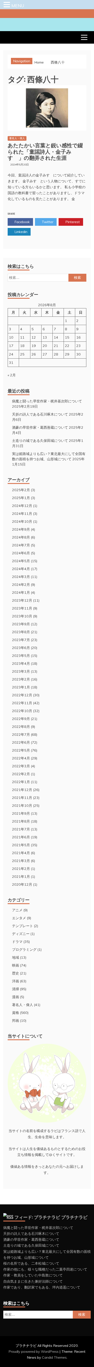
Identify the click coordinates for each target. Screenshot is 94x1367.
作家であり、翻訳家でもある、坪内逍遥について (41, 1287)
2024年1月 (21, 592)
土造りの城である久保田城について (40, 440)
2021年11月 (22, 797)
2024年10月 (22, 521)
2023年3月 (21, 671)
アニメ (17, 910)
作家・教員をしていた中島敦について (33, 1275)
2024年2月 (21, 584)
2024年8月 (21, 537)
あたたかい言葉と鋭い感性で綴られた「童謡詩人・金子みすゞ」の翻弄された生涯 (45, 151)
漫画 (15, 997)
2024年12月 (22, 505)
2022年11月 (22, 703)
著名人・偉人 (17, 138)
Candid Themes (54, 1357)
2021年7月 (21, 829)
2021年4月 (21, 853)
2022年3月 (21, 766)
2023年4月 (21, 663)
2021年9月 (21, 813)
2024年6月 (21, 553)
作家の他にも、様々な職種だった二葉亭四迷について (45, 1269)
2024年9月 (21, 529)
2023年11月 (22, 608)
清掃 (15, 989)
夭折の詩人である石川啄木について (40, 414)
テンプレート (22, 926)
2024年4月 (21, 569)
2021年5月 (21, 845)
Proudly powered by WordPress (34, 1351)
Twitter (47, 222)
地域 (15, 957)
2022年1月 (21, 782)
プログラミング (24, 949)
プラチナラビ (74, 1217)
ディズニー (21, 933)
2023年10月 (22, 616)
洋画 (15, 981)
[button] (7, 5)
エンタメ (19, 918)
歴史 (15, 973)
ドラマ (17, 941)
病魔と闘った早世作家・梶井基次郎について (47, 401)
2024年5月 (21, 561)
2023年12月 (22, 600)
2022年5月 (21, 750)
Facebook (22, 222)
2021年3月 (21, 861)
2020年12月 (22, 884)
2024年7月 (21, 545)
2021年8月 (21, 821)
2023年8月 (21, 632)
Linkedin (20, 231)
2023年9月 (21, 624)
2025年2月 (21, 490)
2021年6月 (21, 837)
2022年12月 (22, 695)
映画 (15, 965)
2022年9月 (21, 718)
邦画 (15, 1020)
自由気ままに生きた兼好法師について (33, 1281)
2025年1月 (21, 498)
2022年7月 (21, 734)
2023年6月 (21, 647)
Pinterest (72, 222)
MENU (17, 5)
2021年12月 (22, 789)
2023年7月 (21, 640)
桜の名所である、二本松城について (31, 1263)
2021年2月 (21, 868)
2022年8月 (21, 726)
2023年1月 (21, 687)
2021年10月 (22, 805)
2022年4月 (21, 758)
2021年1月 (21, 876)
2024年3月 (21, 576)
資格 (15, 1012)
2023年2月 (21, 679)
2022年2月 (21, 774)
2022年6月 (21, 742)
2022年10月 (22, 711)
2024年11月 (22, 513)
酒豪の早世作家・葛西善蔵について (40, 427)
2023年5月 (21, 655)
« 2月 (12, 375)
